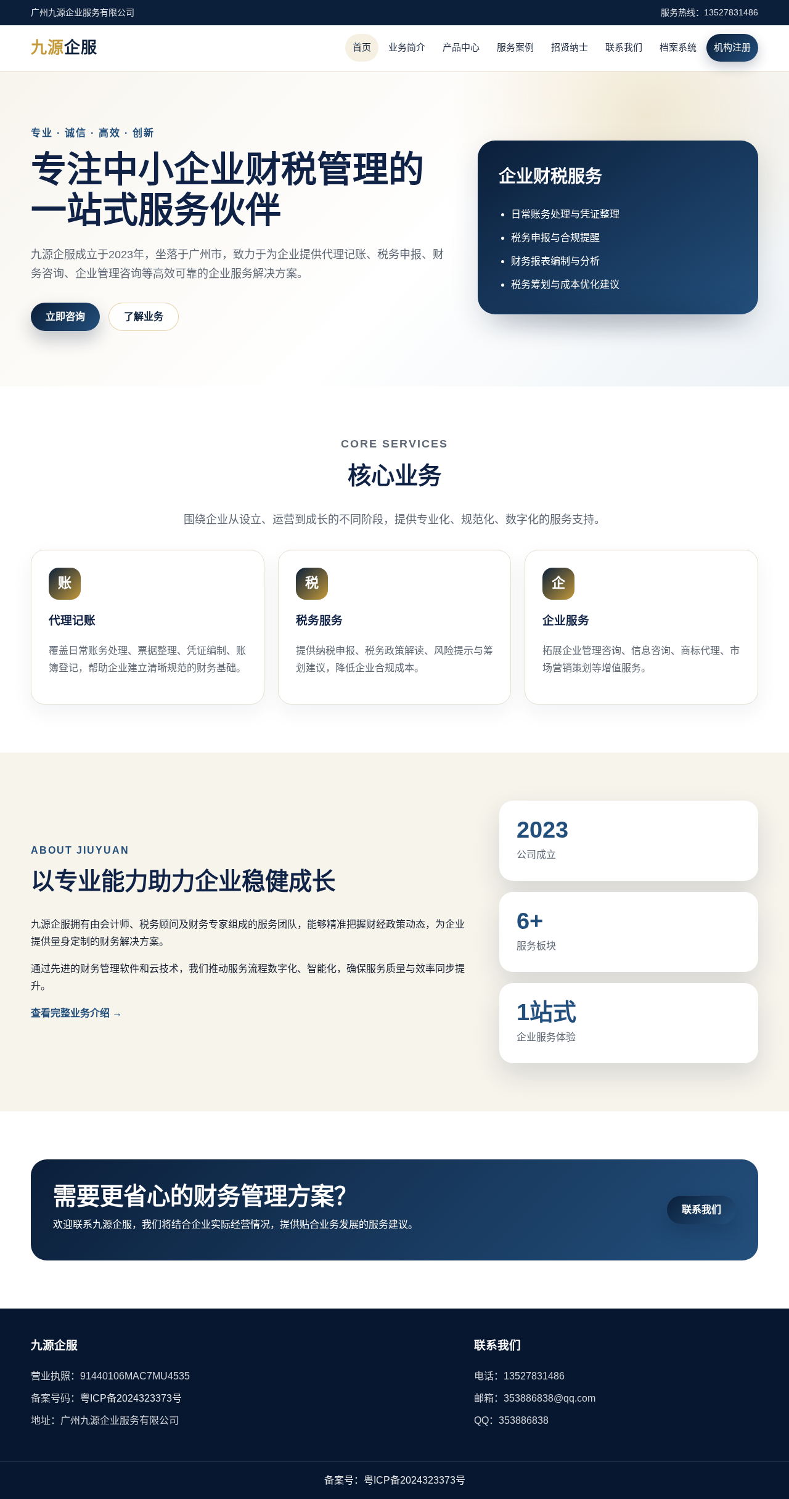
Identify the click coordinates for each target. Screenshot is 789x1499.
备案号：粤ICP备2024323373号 (394, 1480)
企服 (64, 47)
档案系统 (678, 47)
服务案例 (515, 47)
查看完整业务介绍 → (76, 1013)
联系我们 (623, 47)
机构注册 (732, 47)
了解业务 (143, 316)
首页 (362, 47)
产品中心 (461, 47)
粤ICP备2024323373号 (131, 1398)
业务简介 (406, 47)
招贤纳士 (569, 47)
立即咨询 (65, 316)
